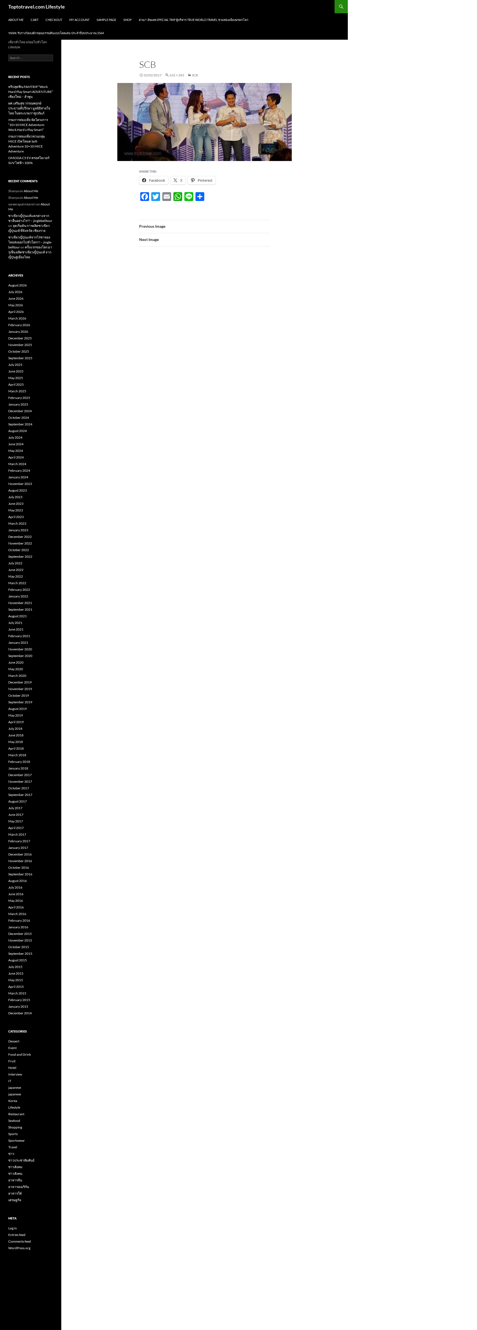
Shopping (15, 1127)
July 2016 (15, 887)
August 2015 (17, 960)
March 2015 (17, 993)
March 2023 (17, 523)
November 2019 (20, 689)
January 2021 (18, 642)
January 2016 (18, 927)
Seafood (14, 1121)
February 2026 (19, 325)
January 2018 (18, 768)
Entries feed (16, 1235)
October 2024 (18, 417)
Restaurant (16, 1114)
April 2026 (16, 312)
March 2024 (17, 464)
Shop (127, 20)
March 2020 (17, 676)
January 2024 (18, 477)
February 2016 (19, 920)
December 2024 (20, 411)
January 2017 (18, 848)
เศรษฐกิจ (14, 1200)
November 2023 (20, 484)
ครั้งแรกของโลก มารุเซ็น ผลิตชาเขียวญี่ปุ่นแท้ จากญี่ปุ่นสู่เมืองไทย (30, 252)
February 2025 (19, 398)
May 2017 (15, 821)
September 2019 (20, 702)
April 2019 (16, 722)
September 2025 (20, 358)
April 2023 (16, 517)
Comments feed (19, 1241)
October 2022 (18, 550)
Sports (13, 1134)
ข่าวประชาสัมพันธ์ (21, 1160)
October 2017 (18, 788)
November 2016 (20, 861)
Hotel (12, 1068)
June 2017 (15, 815)
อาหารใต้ (15, 1193)
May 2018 (15, 742)
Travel (12, 1147)
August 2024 (17, 431)
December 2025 (20, 338)
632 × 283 (176, 75)
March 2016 (17, 914)
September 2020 (20, 656)
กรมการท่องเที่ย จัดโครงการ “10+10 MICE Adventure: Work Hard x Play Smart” (28, 125)
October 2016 (18, 867)
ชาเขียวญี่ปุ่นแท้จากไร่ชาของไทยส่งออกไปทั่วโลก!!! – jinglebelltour (30, 242)
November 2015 (20, 940)
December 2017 (20, 775)
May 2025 (15, 378)
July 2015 (15, 967)
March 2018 (17, 755)
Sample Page (106, 20)
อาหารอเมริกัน (18, 1187)
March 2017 (17, 834)
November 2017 (20, 781)
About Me (15, 20)
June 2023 (15, 504)
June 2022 (15, 570)
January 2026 (18, 331)
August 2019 (17, 709)
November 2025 (20, 345)
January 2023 (18, 530)
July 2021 (15, 623)
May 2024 (15, 451)
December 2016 (20, 854)
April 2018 (16, 748)
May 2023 (15, 510)
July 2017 (15, 808)
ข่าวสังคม (15, 1167)
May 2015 (15, 980)
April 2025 (16, 384)
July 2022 (15, 563)
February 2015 (19, 1000)
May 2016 (15, 901)
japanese (14, 1087)
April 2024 (16, 457)
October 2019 (18, 695)
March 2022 (17, 583)
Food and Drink (19, 1054)
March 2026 (17, 318)
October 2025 (18, 351)
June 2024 (15, 444)
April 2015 (16, 987)
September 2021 (20, 609)
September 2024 (20, 424)
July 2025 (15, 365)
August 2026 (17, 285)
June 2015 (15, 973)
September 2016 (20, 874)
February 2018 (19, 762)
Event (12, 1048)
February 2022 (19, 590)
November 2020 (20, 649)
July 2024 (15, 437)
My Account (79, 20)
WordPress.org (19, 1248)
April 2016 (16, 907)
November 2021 (20, 603)
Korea (12, 1101)
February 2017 (19, 841)
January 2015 (18, 1006)
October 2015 (18, 947)
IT (9, 1081)
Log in (12, 1228)
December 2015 (20, 934)
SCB (195, 75)
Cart (34, 20)
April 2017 (16, 828)
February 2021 (19, 636)
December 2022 (20, 537)
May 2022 (15, 576)
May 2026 (15, 305)
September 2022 (20, 556)
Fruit (11, 1061)
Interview (15, 1074)
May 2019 (15, 715)
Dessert (13, 1041)
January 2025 (18, 404)
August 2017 (17, 801)
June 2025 (15, 371)
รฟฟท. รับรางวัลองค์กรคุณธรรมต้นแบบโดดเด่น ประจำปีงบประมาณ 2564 (56, 33)
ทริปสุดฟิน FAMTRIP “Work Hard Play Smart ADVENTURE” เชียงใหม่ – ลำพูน (30, 92)
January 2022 (18, 596)
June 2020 (15, 662)
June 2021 (15, 629)
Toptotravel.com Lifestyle (36, 7)
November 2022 (20, 543)
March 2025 (17, 391)
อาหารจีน (15, 1180)
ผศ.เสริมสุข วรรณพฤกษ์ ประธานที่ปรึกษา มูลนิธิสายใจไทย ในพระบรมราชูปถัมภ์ (29, 108)
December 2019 (20, 682)
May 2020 (15, 669)
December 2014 (20, 1013)
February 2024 (19, 470)
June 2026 (15, 298)
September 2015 (20, 953)
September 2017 (20, 795)
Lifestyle (14, 1107)
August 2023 (17, 490)
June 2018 (15, 735)
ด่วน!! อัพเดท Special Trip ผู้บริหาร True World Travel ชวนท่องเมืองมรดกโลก (193, 20)
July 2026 (15, 292)
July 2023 (15, 497)
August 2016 (17, 881)
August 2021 (17, 616)
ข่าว (11, 1154)
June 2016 (15, 894)
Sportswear (16, 1140)
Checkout (54, 20)
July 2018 (15, 728)
